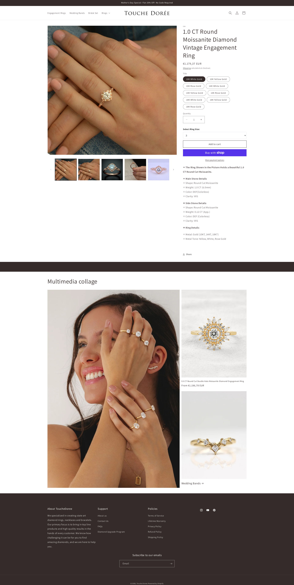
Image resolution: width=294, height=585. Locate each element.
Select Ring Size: (191, 129)
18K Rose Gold (193, 106)
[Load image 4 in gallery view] (135, 169)
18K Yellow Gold (218, 99)
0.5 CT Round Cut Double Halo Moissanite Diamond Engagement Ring (212, 381)
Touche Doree (142, 583)
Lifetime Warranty (157, 521)
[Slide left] (50, 169)
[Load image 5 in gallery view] (158, 169)
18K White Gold (194, 99)
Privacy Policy (154, 526)
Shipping (187, 68)
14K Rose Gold (218, 93)
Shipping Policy (155, 537)
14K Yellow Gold (194, 93)
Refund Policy (155, 531)
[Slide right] (173, 169)
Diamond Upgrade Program (111, 531)
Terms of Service (156, 515)
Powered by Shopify (156, 583)
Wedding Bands (191, 483)
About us (102, 515)
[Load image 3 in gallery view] (112, 169)
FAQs (100, 526)
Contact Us (103, 521)
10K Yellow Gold (218, 79)
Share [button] (189, 254)
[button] (105, 13)
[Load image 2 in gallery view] (89, 169)
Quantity (187, 113)
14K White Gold (217, 86)
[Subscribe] (171, 563)
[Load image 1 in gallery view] (66, 169)
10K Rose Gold (193, 86)
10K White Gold (194, 79)
